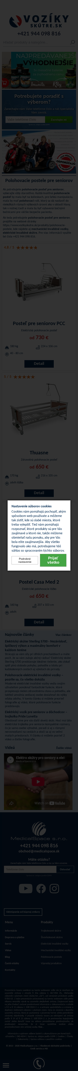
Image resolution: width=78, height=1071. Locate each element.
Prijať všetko (53, 560)
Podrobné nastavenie (24, 560)
